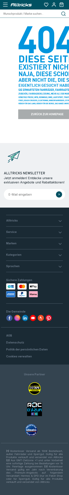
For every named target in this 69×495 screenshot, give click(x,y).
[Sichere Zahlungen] (21, 290)
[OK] (59, 194)
